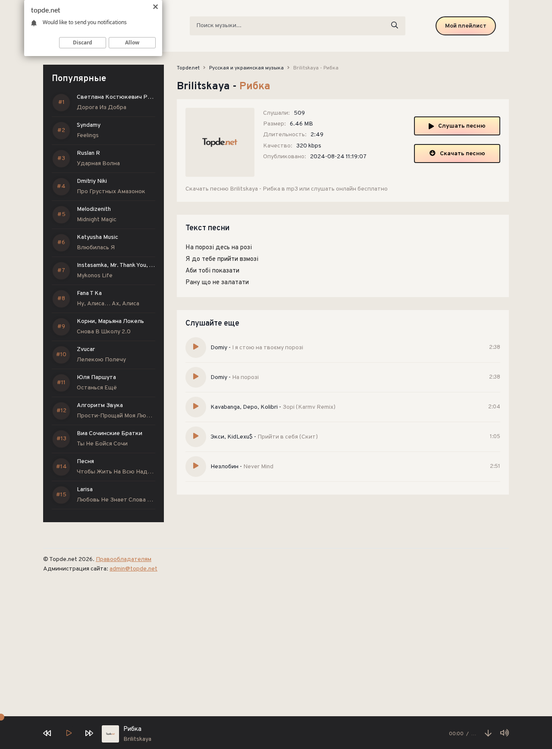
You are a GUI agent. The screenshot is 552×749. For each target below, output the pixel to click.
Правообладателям (123, 559)
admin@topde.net (133, 569)
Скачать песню (462, 153)
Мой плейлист (465, 26)
